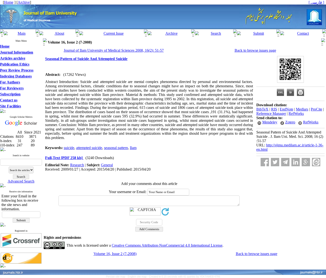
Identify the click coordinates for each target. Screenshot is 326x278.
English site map (137, 276)
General (107, 165)
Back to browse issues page (255, 50)
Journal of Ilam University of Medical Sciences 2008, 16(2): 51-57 (114, 50)
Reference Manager (271, 113)
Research (77, 165)
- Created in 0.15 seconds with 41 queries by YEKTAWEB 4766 (183, 276)
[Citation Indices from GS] (21, 125)
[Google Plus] (306, 162)
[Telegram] (285, 162)
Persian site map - (117, 276)
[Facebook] (265, 162)
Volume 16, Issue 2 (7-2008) (115, 254)
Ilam (133, 148)
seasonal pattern (116, 148)
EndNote (286, 109)
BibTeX (262, 109)
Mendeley (269, 122)
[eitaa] (316, 162)
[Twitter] (275, 162)
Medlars (302, 109)
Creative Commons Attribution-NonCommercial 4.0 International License (167, 245)
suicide (69, 148)
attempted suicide (89, 148)
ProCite (316, 109)
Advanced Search (21, 181)
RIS (274, 109)
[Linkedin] (295, 162)
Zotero (290, 122)
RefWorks (296, 113)
